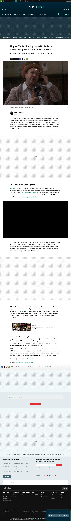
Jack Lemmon (25, 193)
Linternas (67, 37)
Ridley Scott (15, 37)
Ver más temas (7, 476)
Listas (27, 466)
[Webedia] (7, 488)
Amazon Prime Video (18, 463)
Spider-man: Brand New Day (18, 472)
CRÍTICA (7, 14)
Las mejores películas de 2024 (25, 362)
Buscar (65, 482)
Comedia (35, 366)
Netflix (15, 466)
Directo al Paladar (35, 494)
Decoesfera (53, 496)
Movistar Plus (6, 466)
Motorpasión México (45, 511)
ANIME (24, 14)
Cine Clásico (18, 366)
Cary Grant (20, 311)
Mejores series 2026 (18, 454)
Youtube (66, 14)
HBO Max (27, 468)
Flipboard (63, 14)
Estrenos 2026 (37, 454)
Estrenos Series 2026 (46, 454)
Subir (64, 488)
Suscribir (59, 465)
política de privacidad (52, 468)
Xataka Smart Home (7, 500)
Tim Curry (38, 37)
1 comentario (15, 58)
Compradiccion (53, 498)
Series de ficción (6, 463)
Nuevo (65, 9)
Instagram (58, 14)
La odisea (16, 468)
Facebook (61, 14)
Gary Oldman (44, 37)
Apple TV (5, 468)
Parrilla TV (29, 366)
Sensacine (24, 494)
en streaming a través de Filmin (29, 197)
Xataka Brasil (5, 513)
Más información (35, 519)
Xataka (4, 494)
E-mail (27, 59)
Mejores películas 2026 (28, 454)
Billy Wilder (13, 188)
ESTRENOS (13, 14)
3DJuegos (14, 494)
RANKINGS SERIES (41, 14)
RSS (53, 475)
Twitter (68, 14)
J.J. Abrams (51, 37)
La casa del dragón (7, 471)
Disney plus (28, 463)
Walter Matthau (34, 193)
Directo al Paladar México (35, 512)
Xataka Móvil (5, 496)
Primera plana (53, 366)
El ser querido (31, 37)
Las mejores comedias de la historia (27, 359)
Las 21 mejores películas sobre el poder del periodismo (43, 327)
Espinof (35, 7)
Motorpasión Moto (44, 496)
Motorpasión (43, 494)
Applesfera (5, 498)
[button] (19, 112)
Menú (5, 9)
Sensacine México (25, 511)
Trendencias (53, 494)
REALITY (19, 14)
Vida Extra (15, 496)
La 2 (23, 366)
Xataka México (6, 511)
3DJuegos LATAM (16, 511)
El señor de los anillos (23, 37)
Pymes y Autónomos (62, 497)
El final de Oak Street (59, 37)
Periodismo (41, 366)
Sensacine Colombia (26, 513)
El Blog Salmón (63, 494)
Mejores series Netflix (55, 454)
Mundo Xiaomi (6, 502)
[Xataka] (1, 1)
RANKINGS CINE (32, 14)
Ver (36, 403)
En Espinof (34, 325)
